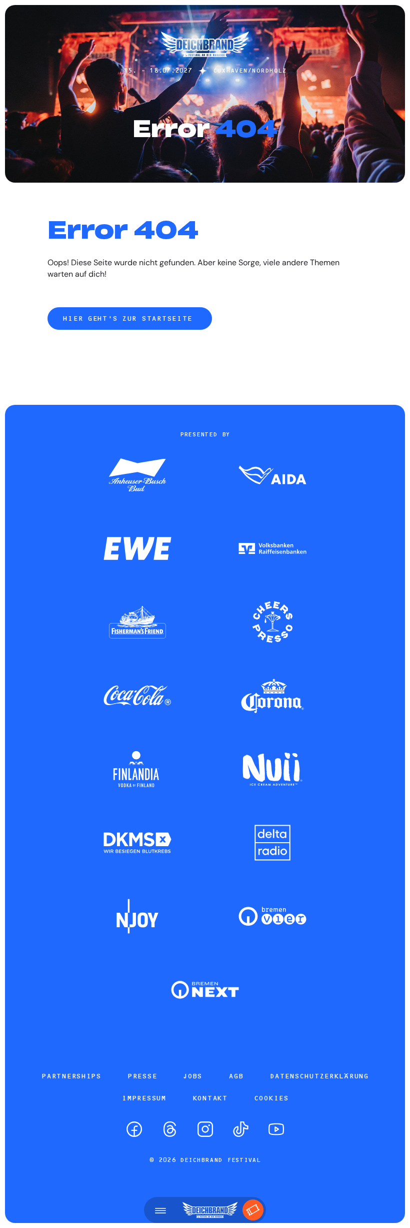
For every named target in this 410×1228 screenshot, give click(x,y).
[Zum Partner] (137, 475)
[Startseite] (205, 62)
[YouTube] (276, 1129)
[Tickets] (253, 1209)
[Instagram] (205, 1129)
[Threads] (170, 1129)
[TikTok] (240, 1129)
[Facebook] (134, 1129)
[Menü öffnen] (160, 1209)
